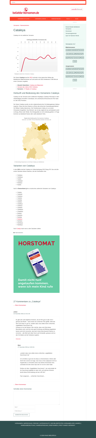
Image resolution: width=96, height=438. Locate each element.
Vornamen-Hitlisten (23, 18)
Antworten (18, 338)
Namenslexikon (24, 25)
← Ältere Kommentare (20, 305)
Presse (36, 423)
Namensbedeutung (28, 425)
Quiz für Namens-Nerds (72, 35)
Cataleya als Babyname (36, 85)
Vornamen (16, 25)
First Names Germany (67, 425)
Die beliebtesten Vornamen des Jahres (65, 423)
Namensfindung (56, 18)
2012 (31, 77)
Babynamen (53, 425)
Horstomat (68, 31)
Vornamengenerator (71, 33)
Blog (76, 18)
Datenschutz (45, 423)
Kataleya (19, 219)
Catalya (19, 228)
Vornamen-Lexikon (40, 18)
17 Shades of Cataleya (30, 89)
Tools (68, 18)
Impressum (28, 423)
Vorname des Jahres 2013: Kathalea (27, 87)
